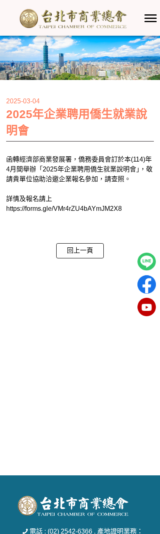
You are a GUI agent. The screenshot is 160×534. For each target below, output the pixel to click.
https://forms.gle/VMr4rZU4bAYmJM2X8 (64, 208)
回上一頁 (80, 250)
